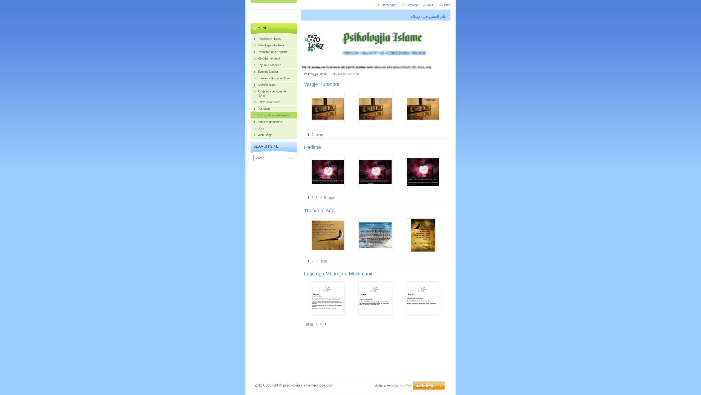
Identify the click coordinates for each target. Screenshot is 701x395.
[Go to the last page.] (321, 135)
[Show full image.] (328, 109)
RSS (431, 5)
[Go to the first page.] (307, 324)
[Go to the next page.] (318, 135)
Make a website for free (393, 386)
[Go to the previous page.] (311, 324)
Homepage (389, 5)
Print (447, 5)
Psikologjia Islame (315, 74)
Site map (412, 5)
